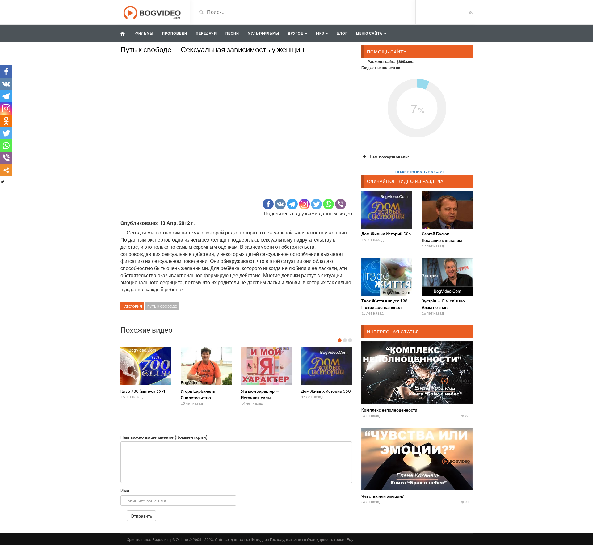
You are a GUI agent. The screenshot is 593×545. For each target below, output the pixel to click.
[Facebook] (268, 204)
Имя (124, 491)
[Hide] (2, 182)
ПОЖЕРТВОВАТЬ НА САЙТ (420, 172)
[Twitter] (316, 204)
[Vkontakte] (280, 204)
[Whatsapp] (328, 204)
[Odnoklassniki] (6, 121)
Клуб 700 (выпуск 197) (142, 391)
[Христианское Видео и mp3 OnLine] (152, 12)
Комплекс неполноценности (389, 410)
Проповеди (174, 33)
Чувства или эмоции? (382, 496)
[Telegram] (292, 204)
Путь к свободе (162, 306)
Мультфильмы (263, 33)
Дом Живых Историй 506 (386, 233)
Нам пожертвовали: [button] (389, 157)
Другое (296, 33)
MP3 (320, 33)
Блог (342, 33)
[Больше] (6, 170)
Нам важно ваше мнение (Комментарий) (164, 437)
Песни (232, 33)
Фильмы (144, 33)
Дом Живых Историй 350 (326, 391)
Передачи (206, 33)
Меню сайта (369, 33)
